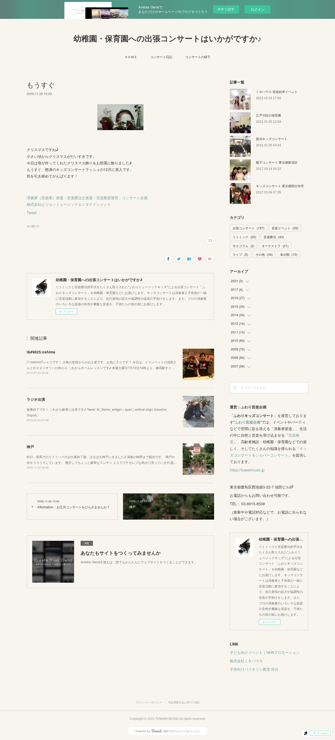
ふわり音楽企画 (247, 422)
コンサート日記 (161, 56)
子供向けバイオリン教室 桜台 (254, 669)
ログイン (257, 9)
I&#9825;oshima (41, 351)
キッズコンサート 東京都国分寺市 (280, 185)
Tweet (32, 212)
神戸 (30, 446)
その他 (264, 254)
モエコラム (243, 245)
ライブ (240, 254)
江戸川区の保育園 (268, 115)
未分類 (288, 254)
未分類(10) (33, 226)
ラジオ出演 (36, 399)
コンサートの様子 (197, 56)
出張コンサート (248, 228)
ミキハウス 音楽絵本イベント (277, 91)
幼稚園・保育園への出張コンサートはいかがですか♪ (167, 38)
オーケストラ (275, 245)
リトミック (244, 237)
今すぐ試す (225, 9)
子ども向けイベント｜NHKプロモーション (265, 652)
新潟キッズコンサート (271, 138)
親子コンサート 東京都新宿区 (277, 162)
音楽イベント (285, 228)
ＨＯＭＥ (131, 56)
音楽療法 (274, 237)
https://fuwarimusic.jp (247, 469)
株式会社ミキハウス (246, 660)
